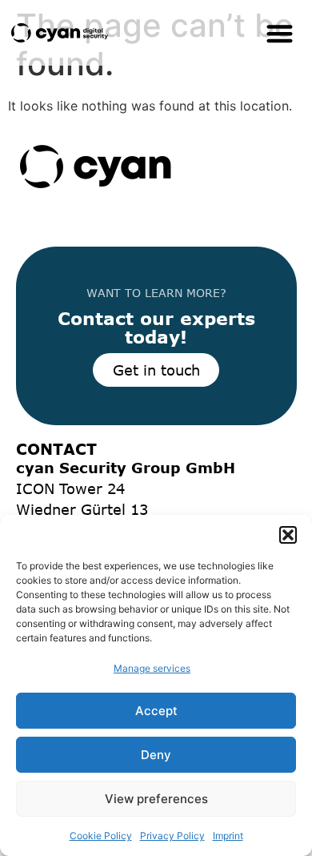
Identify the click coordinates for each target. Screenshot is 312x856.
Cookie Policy (101, 836)
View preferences (156, 798)
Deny (156, 754)
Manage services (152, 668)
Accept (156, 710)
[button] (288, 535)
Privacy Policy (172, 836)
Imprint (228, 836)
